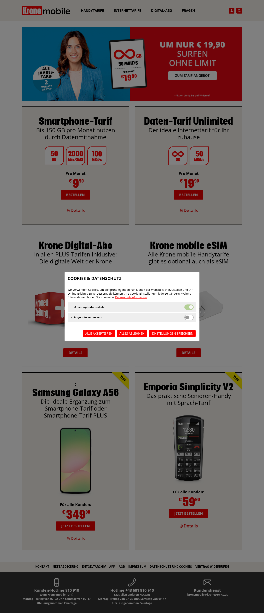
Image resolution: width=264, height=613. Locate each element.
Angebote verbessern (88, 317)
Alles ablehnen (132, 333)
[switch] (189, 317)
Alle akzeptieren (98, 333)
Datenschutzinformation (131, 297)
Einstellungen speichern (172, 333)
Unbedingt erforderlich (89, 307)
